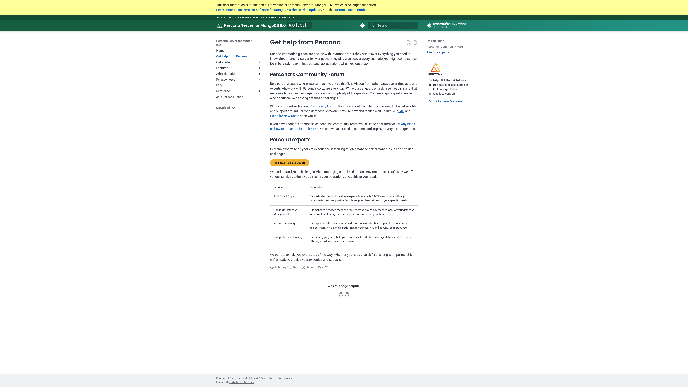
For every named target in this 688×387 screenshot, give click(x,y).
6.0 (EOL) (297, 25)
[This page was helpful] (341, 294)
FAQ (401, 111)
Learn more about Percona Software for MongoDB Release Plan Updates (268, 10)
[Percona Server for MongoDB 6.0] (219, 25)
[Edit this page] (415, 42)
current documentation (350, 10)
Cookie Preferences (280, 378)
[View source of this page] (408, 42)
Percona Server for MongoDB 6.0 (236, 43)
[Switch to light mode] (362, 25)
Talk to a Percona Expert (289, 162)
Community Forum (323, 106)
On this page (435, 41)
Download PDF (226, 107)
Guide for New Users (284, 116)
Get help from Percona (445, 101)
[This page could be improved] (347, 294)
